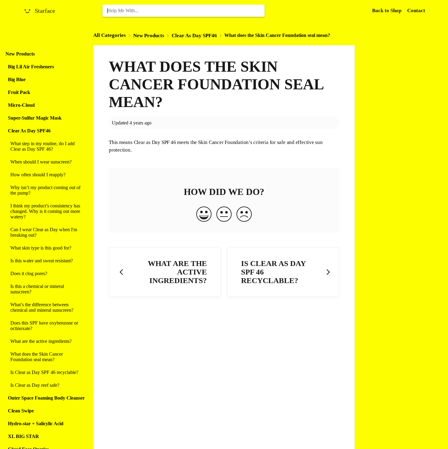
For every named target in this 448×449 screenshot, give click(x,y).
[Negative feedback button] (244, 214)
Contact (416, 10)
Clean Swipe (21, 410)
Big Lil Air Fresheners (31, 66)
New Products (20, 53)
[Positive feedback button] (203, 214)
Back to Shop (387, 10)
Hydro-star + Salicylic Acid (35, 423)
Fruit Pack (19, 92)
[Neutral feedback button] (224, 214)
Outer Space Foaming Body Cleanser (46, 398)
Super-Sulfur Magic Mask (35, 117)
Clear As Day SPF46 (29, 130)
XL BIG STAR (23, 436)
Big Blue (17, 79)
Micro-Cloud (21, 105)
